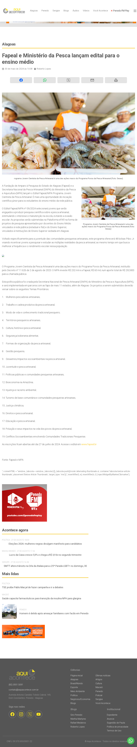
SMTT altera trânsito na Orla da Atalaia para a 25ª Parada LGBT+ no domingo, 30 (45, 566)
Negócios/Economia (80, 699)
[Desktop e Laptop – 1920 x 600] (23, 638)
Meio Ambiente (78, 691)
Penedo (45, 10)
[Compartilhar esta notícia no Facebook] (21, 80)
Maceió (99, 687)
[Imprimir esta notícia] (116, 80)
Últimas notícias (103, 675)
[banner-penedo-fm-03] (24, 521)
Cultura (99, 683)
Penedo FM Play (121, 10)
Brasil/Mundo (77, 683)
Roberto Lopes (44, 69)
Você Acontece (100, 10)
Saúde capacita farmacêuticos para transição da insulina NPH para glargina (41, 598)
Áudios (76, 10)
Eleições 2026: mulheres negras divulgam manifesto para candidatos (45, 543)
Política (74, 695)
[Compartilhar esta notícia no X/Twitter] (68, 80)
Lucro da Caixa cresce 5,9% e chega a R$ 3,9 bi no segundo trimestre (45, 554)
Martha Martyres (78, 719)
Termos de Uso (114, 730)
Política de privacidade (117, 726)
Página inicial (77, 675)
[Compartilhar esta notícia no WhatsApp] (45, 80)
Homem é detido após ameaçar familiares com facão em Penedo (53, 613)
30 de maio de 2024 (14, 69)
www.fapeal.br (89, 444)
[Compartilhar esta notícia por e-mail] (92, 80)
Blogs (66, 10)
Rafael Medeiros (78, 722)
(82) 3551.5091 (16, 684)
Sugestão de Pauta (116, 722)
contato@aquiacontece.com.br (24, 689)
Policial (99, 695)
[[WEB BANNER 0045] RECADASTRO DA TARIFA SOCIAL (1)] (71, 22)
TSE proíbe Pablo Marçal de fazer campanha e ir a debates (32, 587)
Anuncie (110, 719)
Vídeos (86, 10)
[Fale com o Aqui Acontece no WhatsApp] (130, 740)
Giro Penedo (76, 715)
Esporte (74, 687)
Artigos (99, 679)
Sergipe (56, 10)
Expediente (112, 715)
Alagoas (34, 10)
